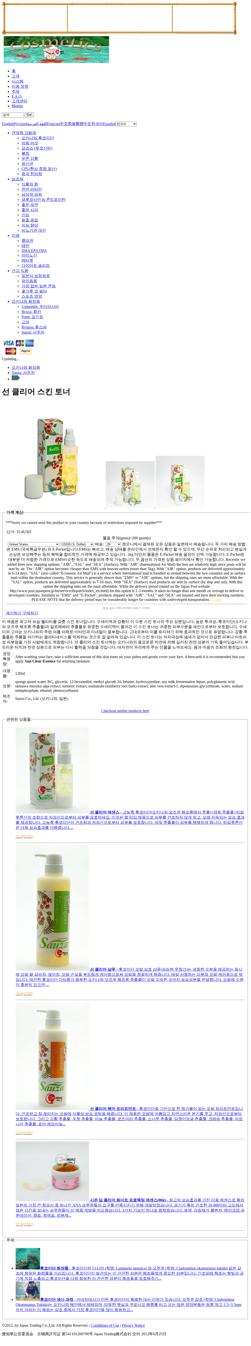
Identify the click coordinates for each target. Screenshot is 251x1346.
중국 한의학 (32, 174)
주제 (16, 91)
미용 (16, 235)
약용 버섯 (30, 143)
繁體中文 (83, 124)
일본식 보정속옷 (36, 276)
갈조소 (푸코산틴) (37, 148)
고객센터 (19, 101)
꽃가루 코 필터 (34, 291)
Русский (21, 124)
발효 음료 (30, 220)
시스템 (17, 81)
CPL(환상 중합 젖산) (39, 169)
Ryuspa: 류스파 (34, 327)
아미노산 (29, 255)
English (8, 124)
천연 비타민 (32, 189)
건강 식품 (20, 271)
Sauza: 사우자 (33, 332)
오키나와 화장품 (26, 301)
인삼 (25, 215)
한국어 (97, 124)
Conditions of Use (105, 1325)
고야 (25, 322)
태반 (25, 246)
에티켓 (27, 260)
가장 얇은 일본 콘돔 (39, 286)
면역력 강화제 (24, 133)
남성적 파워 (32, 194)
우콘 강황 (30, 158)
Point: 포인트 (32, 317)
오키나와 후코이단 (38, 138)
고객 (16, 76)
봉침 (25, 153)
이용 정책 (20, 86)
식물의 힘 (30, 184)
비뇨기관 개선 (34, 230)
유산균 (27, 164)
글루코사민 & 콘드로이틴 (44, 199)
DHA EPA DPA (34, 251)
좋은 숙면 (30, 205)
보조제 (17, 179)
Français (53, 124)
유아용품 (29, 281)
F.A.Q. (17, 96)
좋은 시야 (30, 210)
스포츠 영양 (32, 296)
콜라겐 (27, 241)
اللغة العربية (37, 124)
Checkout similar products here (125, 711)
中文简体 (68, 124)
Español (109, 124)
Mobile (17, 106)
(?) (216, 599)
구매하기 (30, 613)
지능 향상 (30, 225)
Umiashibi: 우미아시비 (40, 306)
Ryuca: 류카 (31, 312)
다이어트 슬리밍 (36, 265)
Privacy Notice (133, 1325)
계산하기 (14, 613)
